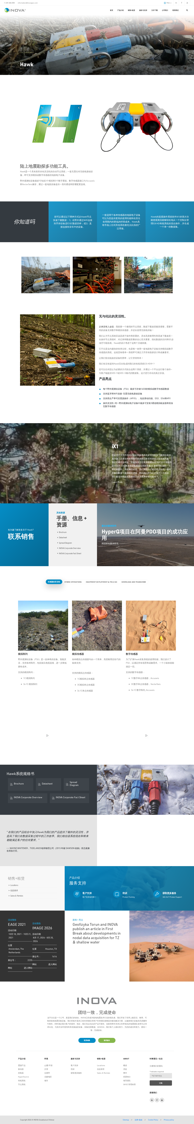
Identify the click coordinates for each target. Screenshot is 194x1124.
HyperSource (23, 1076)
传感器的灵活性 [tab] (54, 582)
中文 (168, 3)
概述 (125, 1065)
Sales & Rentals (16, 895)
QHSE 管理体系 (129, 1084)
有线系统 (21, 1080)
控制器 (21, 1073)
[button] (131, 947)
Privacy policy (169, 1120)
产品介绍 (120, 10)
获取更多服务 (76, 1073)
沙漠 (46, 1069)
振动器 (21, 1069)
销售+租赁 (131, 10)
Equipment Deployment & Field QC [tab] (101, 582)
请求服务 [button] (107, 1040)
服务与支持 (143, 10)
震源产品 (21, 1065)
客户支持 (74, 1065)
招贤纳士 (127, 1076)
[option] (45, 275)
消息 (125, 1069)
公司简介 (165, 10)
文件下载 (154, 10)
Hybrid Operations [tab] (73, 582)
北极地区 (48, 1076)
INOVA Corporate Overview (70, 548)
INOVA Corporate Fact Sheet (70, 553)
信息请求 (14, 890)
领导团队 (127, 1080)
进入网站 (28, 967)
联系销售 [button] (87, 1040)
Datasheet (63, 537)
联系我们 (175, 10)
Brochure (63, 532)
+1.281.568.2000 (9, 3)
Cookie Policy (153, 1120)
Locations (14, 885)
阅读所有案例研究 (110, 543)
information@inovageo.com (28, 3)
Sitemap (126, 1120)
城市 (46, 1080)
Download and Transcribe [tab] (134, 582)
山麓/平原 (48, 1065)
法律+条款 (138, 1120)
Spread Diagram (65, 542)
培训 (72, 1069)
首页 (111, 10)
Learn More (117, 482)
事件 (125, 1073)
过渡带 (47, 1073)
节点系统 (21, 1084)
